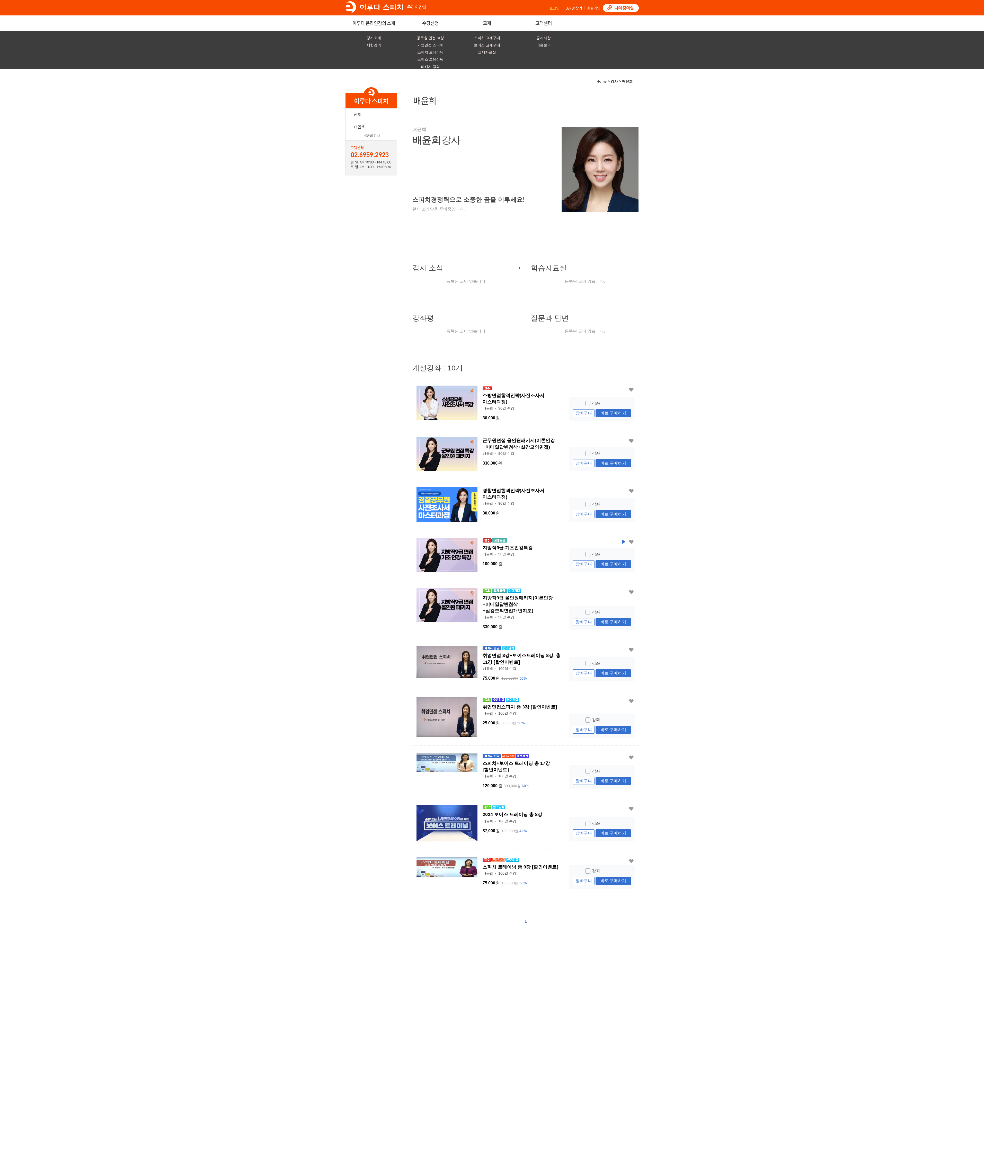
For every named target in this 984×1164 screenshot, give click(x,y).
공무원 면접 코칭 (430, 38)
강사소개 (374, 38)
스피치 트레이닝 (430, 52)
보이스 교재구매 (487, 45)
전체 (357, 114)
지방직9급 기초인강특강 (508, 547)
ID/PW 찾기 (573, 8)
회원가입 (593, 8)
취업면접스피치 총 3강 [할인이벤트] (520, 706)
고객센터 (543, 23)
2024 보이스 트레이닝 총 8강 (512, 814)
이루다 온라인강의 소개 (373, 23)
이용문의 (543, 45)
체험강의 (374, 45)
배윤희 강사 (372, 135)
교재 (487, 23)
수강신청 (430, 23)
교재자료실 (487, 52)
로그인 (554, 8)
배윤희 (359, 127)
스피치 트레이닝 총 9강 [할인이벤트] (520, 866)
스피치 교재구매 (487, 38)
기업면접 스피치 (430, 45)
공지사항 (543, 38)
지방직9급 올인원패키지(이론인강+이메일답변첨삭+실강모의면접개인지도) (518, 604)
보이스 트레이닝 (430, 59)
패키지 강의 (430, 67)
